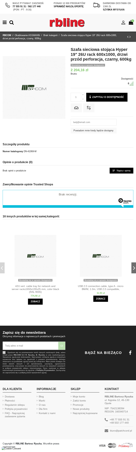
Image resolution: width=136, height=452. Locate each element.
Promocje (78, 404)
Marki (42, 400)
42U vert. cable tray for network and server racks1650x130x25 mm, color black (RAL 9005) (35, 289)
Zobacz (35, 301)
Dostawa (10, 396)
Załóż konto (79, 400)
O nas (42, 404)
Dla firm (43, 408)
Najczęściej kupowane (85, 413)
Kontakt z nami (47, 413)
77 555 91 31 (19, 6)
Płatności (10, 400)
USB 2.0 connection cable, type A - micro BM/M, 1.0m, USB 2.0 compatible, (100, 287)
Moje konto (79, 396)
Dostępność (127, 78)
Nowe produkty (81, 408)
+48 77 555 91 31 (119, 419)
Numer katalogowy (13, 151)
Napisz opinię (123, 170)
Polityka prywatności (16, 408)
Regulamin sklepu (15, 404)
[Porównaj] (38, 281)
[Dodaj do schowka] (76, 107)
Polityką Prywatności (45, 370)
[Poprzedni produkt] (128, 37)
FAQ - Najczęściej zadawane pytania (15, 415)
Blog (41, 396)
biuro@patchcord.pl (121, 430)
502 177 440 (34, 6)
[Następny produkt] (130, 37)
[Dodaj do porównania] (88, 107)
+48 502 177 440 (119, 422)
